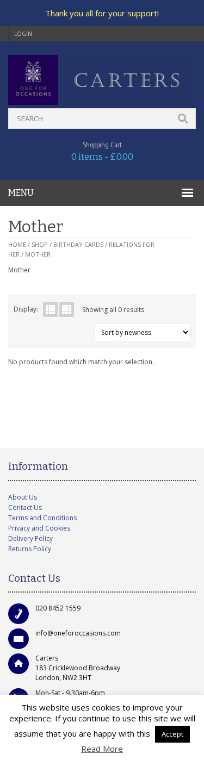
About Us (22, 497)
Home (17, 244)
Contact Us (25, 507)
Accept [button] (172, 734)
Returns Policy (29, 548)
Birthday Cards (78, 244)
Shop (40, 244)
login (23, 34)
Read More (102, 748)
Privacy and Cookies (39, 528)
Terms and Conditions (42, 517)
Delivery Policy (30, 538)
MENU (21, 193)
